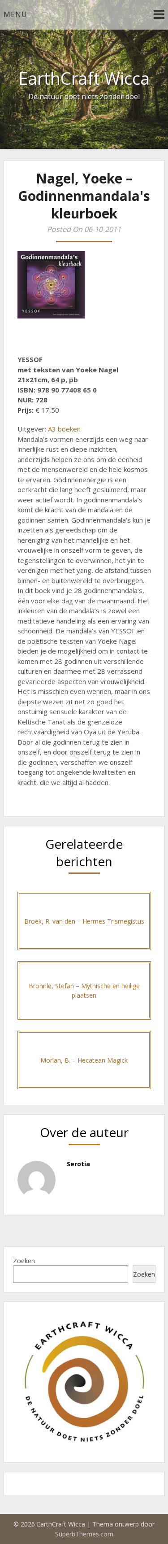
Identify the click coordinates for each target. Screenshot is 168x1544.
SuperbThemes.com (84, 1534)
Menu (15, 14)
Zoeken (24, 1260)
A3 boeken (64, 428)
